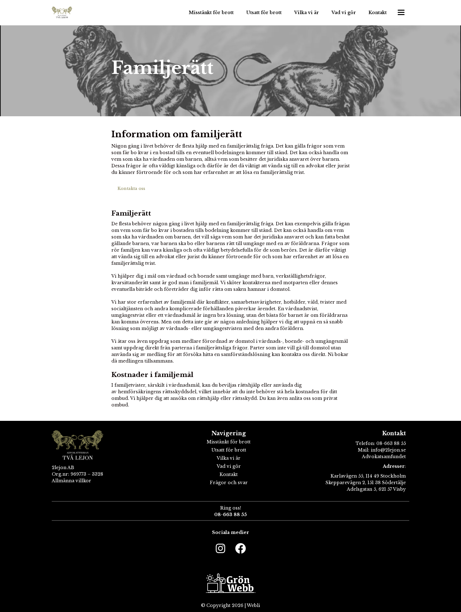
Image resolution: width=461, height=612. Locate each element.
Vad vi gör (343, 12)
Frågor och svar (229, 482)
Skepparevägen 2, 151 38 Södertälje (366, 482)
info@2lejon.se (387, 450)
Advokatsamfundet (384, 456)
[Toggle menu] (401, 12)
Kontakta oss (131, 188)
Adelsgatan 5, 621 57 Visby (376, 489)
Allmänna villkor (71, 481)
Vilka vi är (306, 12)
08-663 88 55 (391, 443)
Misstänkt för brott (211, 12)
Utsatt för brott (264, 12)
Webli (253, 605)
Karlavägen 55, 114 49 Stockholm (368, 476)
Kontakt (377, 12)
